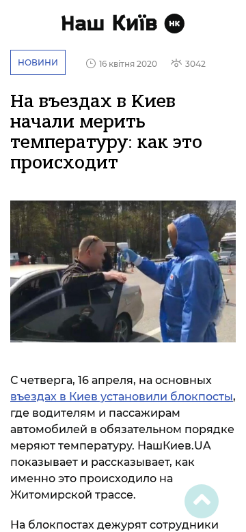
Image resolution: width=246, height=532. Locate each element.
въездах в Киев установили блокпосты (121, 396)
